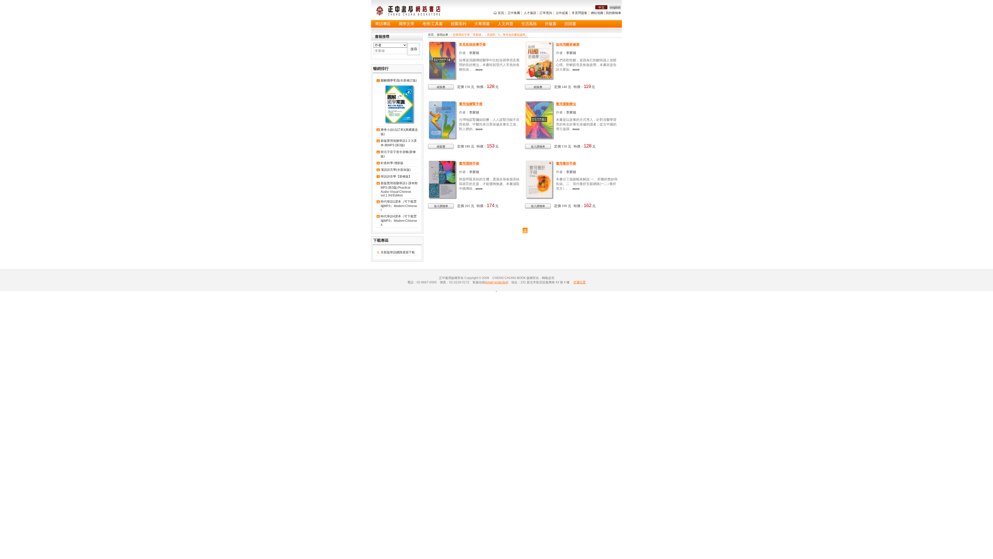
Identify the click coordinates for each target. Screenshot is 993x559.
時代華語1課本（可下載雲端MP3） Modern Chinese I (399, 206)
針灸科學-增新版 (392, 163)
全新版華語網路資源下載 (398, 252)
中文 (601, 7)
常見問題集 (579, 13)
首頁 (501, 13)
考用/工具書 (432, 24)
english (615, 7)
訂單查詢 (546, 13)
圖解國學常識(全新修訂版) (399, 80)
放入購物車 (538, 146)
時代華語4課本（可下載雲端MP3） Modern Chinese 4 (399, 221)
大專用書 (482, 24)
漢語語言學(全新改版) (396, 170)
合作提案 (562, 13)
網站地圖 (597, 13)
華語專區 (383, 24)
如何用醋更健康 (568, 44)
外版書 (550, 24)
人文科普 (505, 24)
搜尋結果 (442, 34)
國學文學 (406, 24)
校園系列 (458, 24)
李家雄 (474, 53)
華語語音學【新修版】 (396, 176)
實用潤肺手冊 (469, 163)
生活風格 (529, 24)
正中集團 (514, 13)
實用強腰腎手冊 (471, 104)
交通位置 (579, 282)
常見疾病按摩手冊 (472, 44)
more (479, 69)
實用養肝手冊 (566, 163)
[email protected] (496, 282)
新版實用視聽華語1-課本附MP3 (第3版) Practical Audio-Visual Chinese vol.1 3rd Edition (399, 189)
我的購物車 (613, 13)
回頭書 (570, 24)
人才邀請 (530, 13)
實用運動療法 (566, 104)
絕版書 (441, 87)
